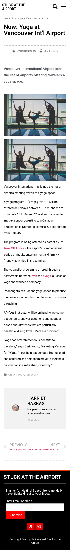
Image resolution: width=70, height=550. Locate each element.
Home (7, 18)
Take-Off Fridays (15, 248)
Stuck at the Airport (32, 477)
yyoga (34, 374)
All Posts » (33, 420)
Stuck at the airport (13, 7)
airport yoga (16, 374)
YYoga (47, 276)
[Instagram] (39, 526)
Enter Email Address (19, 501)
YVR (34, 276)
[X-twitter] (31, 526)
